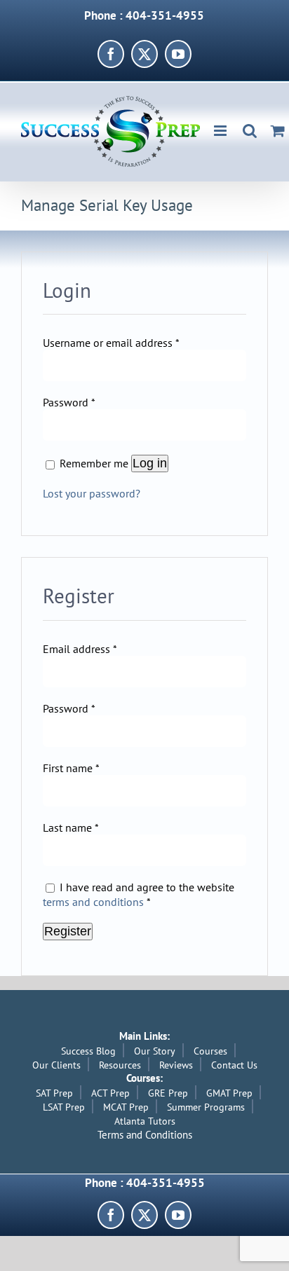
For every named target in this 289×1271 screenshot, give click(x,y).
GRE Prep (168, 1093)
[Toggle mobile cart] (278, 130)
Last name (71, 827)
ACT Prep (110, 1093)
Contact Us (234, 1065)
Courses (210, 1051)
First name (71, 768)
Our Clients (56, 1065)
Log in (150, 463)
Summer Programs (206, 1107)
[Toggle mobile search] (250, 130)
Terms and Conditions (145, 1134)
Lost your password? (91, 493)
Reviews (176, 1065)
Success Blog (88, 1051)
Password (69, 402)
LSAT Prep (64, 1107)
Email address (80, 649)
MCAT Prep (126, 1107)
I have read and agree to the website (138, 894)
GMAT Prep (229, 1093)
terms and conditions (93, 902)
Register (67, 931)
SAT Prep (54, 1093)
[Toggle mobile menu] (221, 130)
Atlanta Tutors (144, 1121)
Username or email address (111, 343)
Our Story (154, 1051)
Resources (120, 1065)
